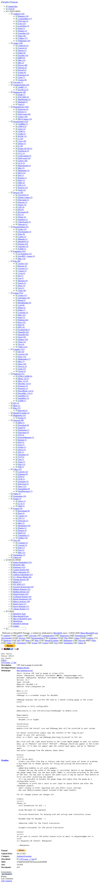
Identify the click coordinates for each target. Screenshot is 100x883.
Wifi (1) (21, 467)
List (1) (21, 278)
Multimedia (67, 640)
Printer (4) (22, 217)
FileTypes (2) (23, 21)
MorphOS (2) (23, 241)
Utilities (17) (23, 38)
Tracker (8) (22, 80)
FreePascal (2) (23, 151)
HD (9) (21, 210)
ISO (18, 640)
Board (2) (21, 300)
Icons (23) (22, 24)
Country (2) (22, 516)
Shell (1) (21, 506)
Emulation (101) (19, 251)
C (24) (20, 139)
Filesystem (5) (23, 433)
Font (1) (21, 550)
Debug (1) (22, 144)
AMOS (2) (22, 126)
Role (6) (21, 325)
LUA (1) (21, 504)
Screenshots (21, 643)
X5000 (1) (22, 249)
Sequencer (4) (23, 75)
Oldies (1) (17, 494)
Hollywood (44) (24, 114)
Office (93, 640)
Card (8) (21, 305)
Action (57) (22, 295)
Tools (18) (22, 290)
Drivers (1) (22, 50)
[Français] (13, 2)
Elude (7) (21, 95)
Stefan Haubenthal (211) (22, 562)
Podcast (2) (22, 68)
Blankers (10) (23, 16)
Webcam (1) (22, 224)
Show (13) (22, 486)
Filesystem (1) (23, 200)
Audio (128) (18, 43)
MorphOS (57, 633)
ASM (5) (21, 131)
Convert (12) (23, 472)
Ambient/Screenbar (24, 856)
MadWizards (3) (24, 99)
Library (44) (22, 161)
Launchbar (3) (23, 26)
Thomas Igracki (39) (21, 579)
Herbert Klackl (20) (20, 594)
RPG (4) (21, 327)
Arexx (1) (22, 501)
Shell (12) (22, 533)
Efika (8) (21, 234)
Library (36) (22, 117)
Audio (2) (22, 134)
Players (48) (22, 65)
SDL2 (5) (21, 185)
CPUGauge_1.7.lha (8, 662)
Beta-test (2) (22, 410)
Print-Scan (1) (23, 484)
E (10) (20, 146)
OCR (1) (21, 479)
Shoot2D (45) (23, 332)
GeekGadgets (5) (24, 156)
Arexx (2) (22, 129)
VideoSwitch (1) (24, 222)
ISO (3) (16, 403)
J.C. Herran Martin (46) (22, 577)
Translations (68, 643)
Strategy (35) (23, 339)
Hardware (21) (19, 374)
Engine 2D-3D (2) (25, 148)
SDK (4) (21, 183)
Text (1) (21, 288)
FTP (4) (21, 435)
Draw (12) (22, 357)
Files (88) (16, 261)
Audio (19, 636)
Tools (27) (22, 369)
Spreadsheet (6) (24, 489)
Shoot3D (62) (23, 335)
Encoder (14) (23, 55)
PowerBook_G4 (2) (25, 391)
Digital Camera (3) (25, 197)
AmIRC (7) (22, 87)
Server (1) (22, 450)
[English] (5, 2)
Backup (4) (22, 266)
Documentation (37, 638)
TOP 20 (11, 9)
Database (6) (23, 474)
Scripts (34, 643)
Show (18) (22, 364)
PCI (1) (21, 215)
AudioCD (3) (23, 46)
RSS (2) (21, 442)
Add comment (6, 881)
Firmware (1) (23, 521)
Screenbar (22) (23, 33)
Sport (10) (22, 337)
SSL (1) (21, 452)
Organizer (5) (23, 482)
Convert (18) (23, 354)
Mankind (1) (23, 102)
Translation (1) (23, 535)
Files (66, 638)
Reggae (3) (22, 530)
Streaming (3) (23, 455)
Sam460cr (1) (23, 396)
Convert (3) (22, 545)
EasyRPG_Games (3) (26, 256)
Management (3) (24, 166)
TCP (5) (21, 457)
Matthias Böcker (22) (21, 592)
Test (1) (21, 459)
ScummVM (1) (24, 330)
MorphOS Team (19, 614)
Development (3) (24, 232)
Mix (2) (21, 63)
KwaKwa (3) (23, 90)
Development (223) (20, 121)
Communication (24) (21, 85)
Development (6, 638)
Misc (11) (21, 553)
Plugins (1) (22, 528)
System (45, 643)
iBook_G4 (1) (23, 379)
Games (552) (18, 293)
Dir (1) (20, 276)
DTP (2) (21, 477)
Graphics (89, 638)
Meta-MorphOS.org (21, 616)
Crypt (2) (21, 273)
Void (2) (21, 104)
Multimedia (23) (19, 415)
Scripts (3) (17, 499)
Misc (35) (21, 315)
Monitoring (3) (23, 170)
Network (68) (18, 420)
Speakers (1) (23, 219)
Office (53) (17, 469)
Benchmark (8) (24, 511)
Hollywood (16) (24, 158)
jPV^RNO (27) (19, 584)
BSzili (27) (17, 582)
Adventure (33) (24, 298)
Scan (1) (21, 445)
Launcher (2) (23, 313)
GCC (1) (21, 153)
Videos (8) (17, 557)
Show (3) (21, 286)
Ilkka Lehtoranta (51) (21, 572)
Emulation (53, 638)
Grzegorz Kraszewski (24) (23, 587)
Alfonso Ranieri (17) (21, 609)
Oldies (9, 643)
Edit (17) (21, 548)
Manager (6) (23, 281)
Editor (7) (21, 310)
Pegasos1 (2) (23, 386)
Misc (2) (21, 523)
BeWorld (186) (19, 565)
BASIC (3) (22, 136)
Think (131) (22, 347)
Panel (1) (21, 28)
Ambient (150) (19, 14)
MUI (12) (21, 173)
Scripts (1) (22, 418)
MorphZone (17, 621)
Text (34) (16, 540)
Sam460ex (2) (23, 398)
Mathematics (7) (24, 359)
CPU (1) (21, 518)
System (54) (17, 508)
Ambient (6, 636)
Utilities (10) (23, 538)
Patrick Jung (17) (19, 604)
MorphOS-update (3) (21, 413)
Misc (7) (21, 361)
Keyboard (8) (23, 212)
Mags (27, 640)
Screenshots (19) (19, 496)
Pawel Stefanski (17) (21, 606)
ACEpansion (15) (25, 254)
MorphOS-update (51, 640)
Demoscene (64, 636)
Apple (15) (22, 229)
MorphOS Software (20, 624)
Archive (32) (23, 264)
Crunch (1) (22, 271)
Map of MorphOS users (22, 619)
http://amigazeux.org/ (25, 670)
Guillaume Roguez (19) (22, 597)
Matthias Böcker (23, 668)
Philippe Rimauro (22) (21, 589)
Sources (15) (23, 188)
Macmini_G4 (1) (24, 384)
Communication (47, 636)
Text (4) (21, 344)
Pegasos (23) (23, 244)
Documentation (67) (21, 227)
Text (55, 643)
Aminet (16, 626)
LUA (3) (21, 163)
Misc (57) (17, 408)
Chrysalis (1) (18, 82)
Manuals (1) (22, 239)
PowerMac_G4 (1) (25, 393)
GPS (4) (21, 207)
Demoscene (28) (19, 92)
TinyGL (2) (22, 366)
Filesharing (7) (23, 430)
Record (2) (22, 70)
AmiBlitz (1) (23, 124)
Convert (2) (22, 48)
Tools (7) (21, 77)
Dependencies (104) (21, 107)
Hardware (7, 640)
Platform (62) (23, 320)
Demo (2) (21, 308)
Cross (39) (22, 141)
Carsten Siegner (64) (21, 570)
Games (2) (22, 237)
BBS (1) (21, 423)
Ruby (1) (21, 180)
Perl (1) (21, 175)
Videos (80, 643)
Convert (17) (23, 268)
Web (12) (21, 464)
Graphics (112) (19, 349)
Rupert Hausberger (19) (22, 599)
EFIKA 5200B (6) (25, 376)
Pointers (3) (22, 31)
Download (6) (23, 425)
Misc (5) (21, 168)
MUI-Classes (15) (25, 119)
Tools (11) (22, 190)
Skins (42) (22, 36)
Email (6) (21, 428)
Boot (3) (21, 513)
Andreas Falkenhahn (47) (23, 575)
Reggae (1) (22, 178)
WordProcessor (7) (25, 491)
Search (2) (22, 283)
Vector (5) (22, 371)
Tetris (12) (22, 342)
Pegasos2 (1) (23, 388)
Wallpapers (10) (24, 41)
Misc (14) (21, 259)
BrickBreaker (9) (24, 303)
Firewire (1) (22, 202)
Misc (37, 640)
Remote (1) (22, 440)
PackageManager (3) (26, 437)
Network (81, 640)
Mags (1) (16, 406)
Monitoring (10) (24, 526)
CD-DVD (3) (23, 195)
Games (76, 638)
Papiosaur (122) (19, 567)
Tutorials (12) (23, 246)
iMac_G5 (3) (23, 381)
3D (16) (21, 352)
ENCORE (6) (23, 97)
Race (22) (22, 322)
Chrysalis (32, 636)
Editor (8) (21, 53)
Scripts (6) (22, 73)
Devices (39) (18, 193)
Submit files (12, 6)
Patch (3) (21, 317)
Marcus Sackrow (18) (21, 602)
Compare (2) (23, 543)
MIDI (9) (21, 58)
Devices (22, 638)
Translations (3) (19, 555)
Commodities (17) (25, 19)
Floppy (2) (22, 205)
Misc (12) (21, 60)
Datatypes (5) (23, 109)
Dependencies (80, 636)
